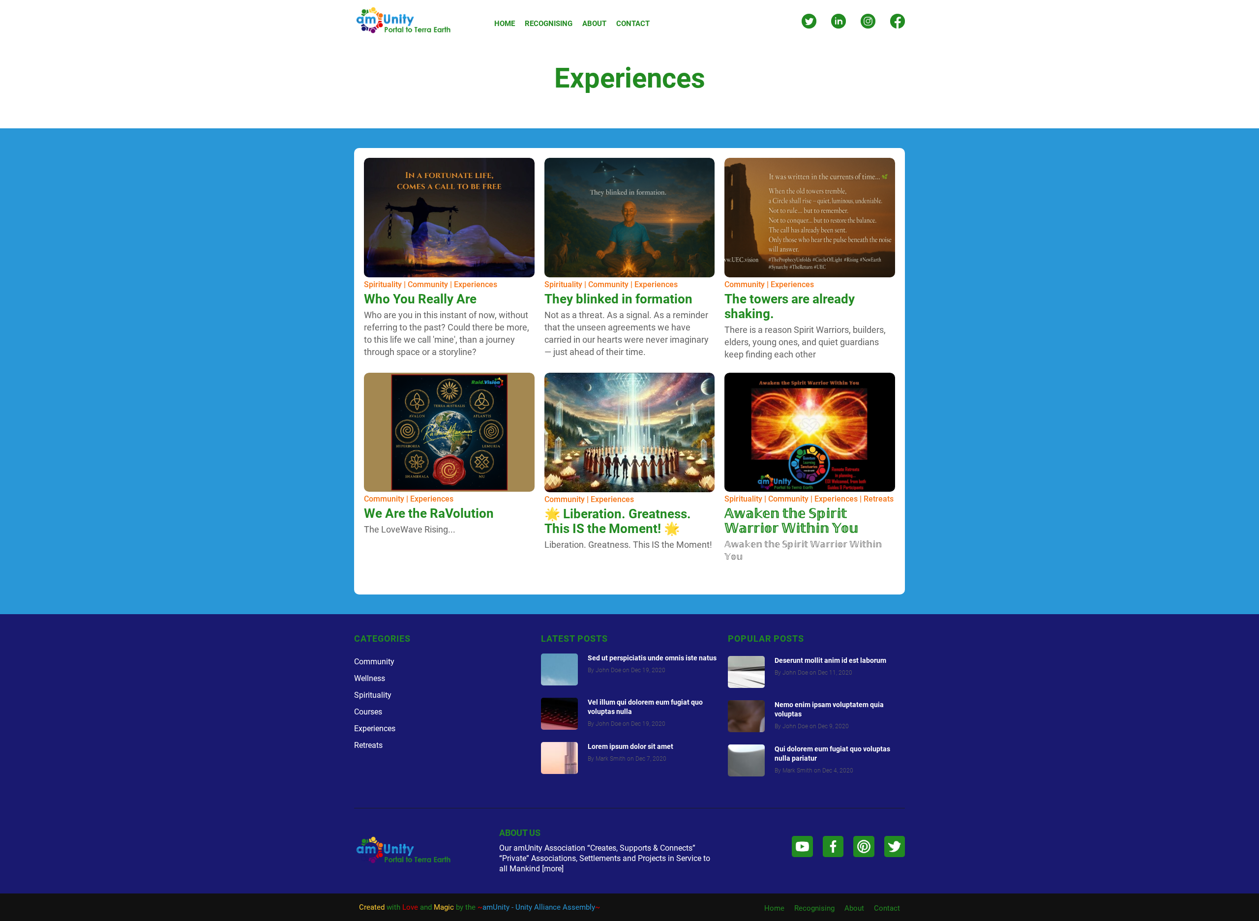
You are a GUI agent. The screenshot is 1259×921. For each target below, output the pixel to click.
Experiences (475, 284)
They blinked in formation (618, 299)
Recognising (814, 908)
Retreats (879, 499)
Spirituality (383, 284)
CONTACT (633, 23)
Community (428, 284)
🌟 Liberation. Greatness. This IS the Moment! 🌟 (617, 521)
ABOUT (594, 23)
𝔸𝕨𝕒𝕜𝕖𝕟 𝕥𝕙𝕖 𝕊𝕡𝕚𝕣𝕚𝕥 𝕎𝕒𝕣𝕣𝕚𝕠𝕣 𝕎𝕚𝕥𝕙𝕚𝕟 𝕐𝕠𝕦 (791, 520)
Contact (887, 908)
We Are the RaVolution (429, 513)
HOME (504, 23)
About (854, 908)
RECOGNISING (548, 23)
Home (774, 908)
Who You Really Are (420, 299)
